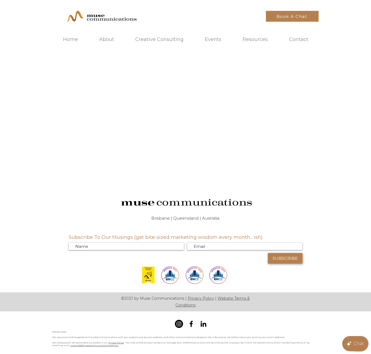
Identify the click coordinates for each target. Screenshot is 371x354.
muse (138, 202)
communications (204, 202)
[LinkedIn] (203, 324)
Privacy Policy (201, 298)
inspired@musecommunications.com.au (94, 345)
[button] (255, 39)
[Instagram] (179, 324)
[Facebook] (191, 324)
